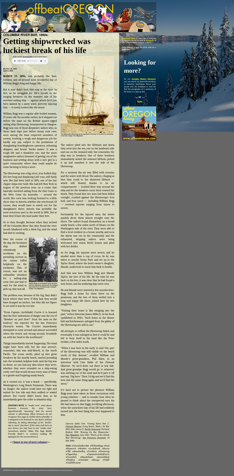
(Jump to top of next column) (30, 442)
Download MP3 (27, 57)
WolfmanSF (150, 40)
